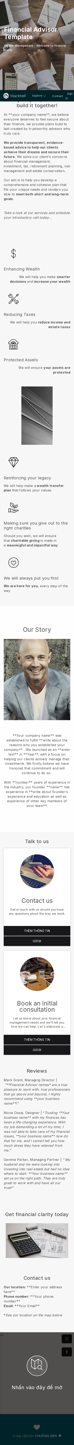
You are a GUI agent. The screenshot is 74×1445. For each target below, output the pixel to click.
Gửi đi (37, 941)
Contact (57, 96)
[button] (37, 162)
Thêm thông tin (37, 931)
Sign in (69, 96)
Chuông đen (46, 1436)
